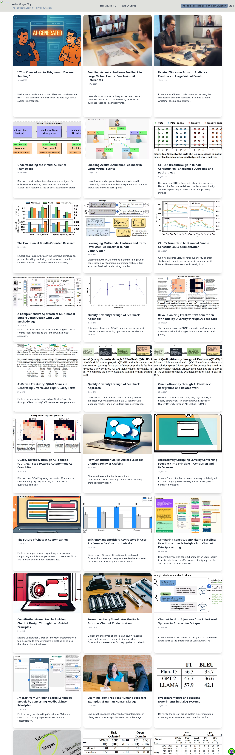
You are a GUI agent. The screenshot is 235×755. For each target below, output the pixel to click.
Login (231, 5)
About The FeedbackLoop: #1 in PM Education (204, 5)
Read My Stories (128, 5)
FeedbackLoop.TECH (108, 5)
